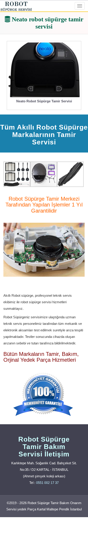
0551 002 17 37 (47, 483)
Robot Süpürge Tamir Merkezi (44, 199)
